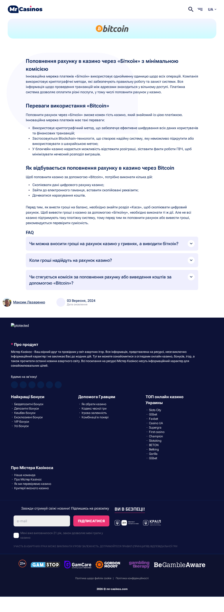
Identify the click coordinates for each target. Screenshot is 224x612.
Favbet (153, 418)
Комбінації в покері (95, 417)
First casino (156, 432)
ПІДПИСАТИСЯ (91, 521)
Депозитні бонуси (26, 408)
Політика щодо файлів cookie (93, 578)
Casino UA (156, 423)
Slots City (155, 410)
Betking (154, 449)
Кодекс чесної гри (94, 408)
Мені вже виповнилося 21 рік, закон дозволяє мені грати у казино (61, 535)
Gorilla (153, 453)
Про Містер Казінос (28, 479)
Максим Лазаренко (29, 302)
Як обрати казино (94, 404)
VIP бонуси (21, 421)
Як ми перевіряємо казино (32, 483)
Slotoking (155, 440)
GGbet (153, 414)
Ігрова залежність (94, 413)
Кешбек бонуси (24, 413)
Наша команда (24, 475)
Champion (156, 436)
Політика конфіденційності (132, 578)
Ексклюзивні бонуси (28, 417)
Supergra (155, 427)
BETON (154, 445)
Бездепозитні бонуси (28, 404)
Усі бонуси (21, 426)
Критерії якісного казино (31, 488)
